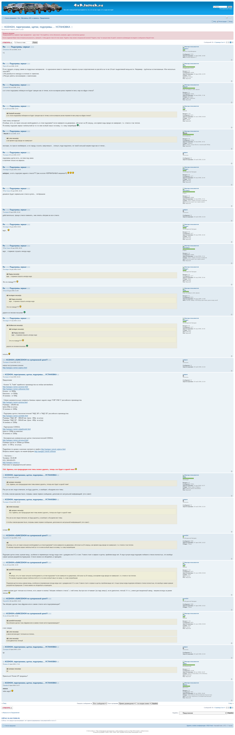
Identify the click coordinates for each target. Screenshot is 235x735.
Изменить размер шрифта (230, 18)
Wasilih (6, 133)
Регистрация (223, 21)
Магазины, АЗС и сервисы (30, 18)
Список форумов (11, 18)
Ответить (4, 41)
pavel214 (6, 538)
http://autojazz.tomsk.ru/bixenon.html (16, 389)
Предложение (44, 18)
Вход (230, 21)
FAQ (214, 21)
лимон (6, 664)
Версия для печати (226, 18)
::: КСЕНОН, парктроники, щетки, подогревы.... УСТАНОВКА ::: (37, 27)
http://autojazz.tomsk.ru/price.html (15, 368)
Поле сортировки (113, 703)
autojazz (6, 155)
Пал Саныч (7, 191)
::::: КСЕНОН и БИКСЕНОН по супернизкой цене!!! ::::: (27, 360)
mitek (5, 477)
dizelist (6, 685)
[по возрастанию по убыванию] (147, 703)
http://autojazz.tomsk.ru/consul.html (15, 440)
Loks (5, 108)
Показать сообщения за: (85, 703)
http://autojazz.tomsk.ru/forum (45, 451)
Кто (19, 18)
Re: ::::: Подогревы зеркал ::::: (18, 47)
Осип (5, 290)
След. (230, 703)
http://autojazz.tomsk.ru (11, 462)
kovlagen (6, 169)
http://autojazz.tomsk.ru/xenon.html (15, 387)
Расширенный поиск (226, 8)
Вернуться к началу (231, 60)
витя (5, 66)
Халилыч (6, 49)
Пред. (4, 703)
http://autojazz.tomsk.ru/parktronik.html (17, 429)
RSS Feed (210, 725)
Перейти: (175, 713)
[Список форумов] (32, 13)
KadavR (6, 87)
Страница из (219, 42)
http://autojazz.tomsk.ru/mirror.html (15, 402)
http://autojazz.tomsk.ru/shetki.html (15, 416)
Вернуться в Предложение (11, 712)
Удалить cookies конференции (196, 725)
